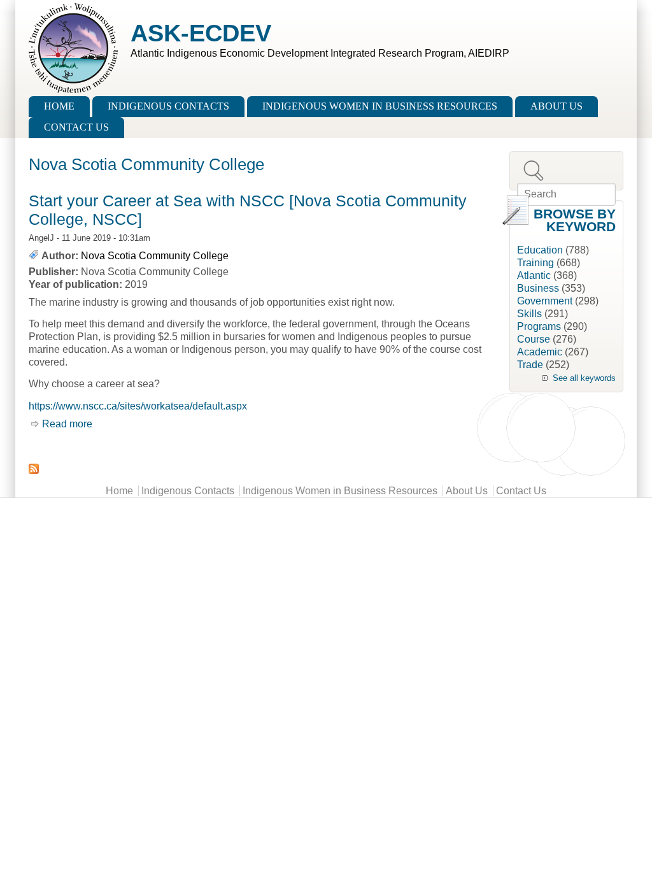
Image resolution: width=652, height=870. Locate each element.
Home (59, 106)
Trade (530, 364)
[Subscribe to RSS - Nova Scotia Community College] (263, 469)
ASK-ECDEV (201, 32)
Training (535, 262)
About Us (556, 106)
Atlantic (534, 275)
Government (544, 301)
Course (533, 339)
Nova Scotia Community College (155, 255)
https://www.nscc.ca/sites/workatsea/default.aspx (138, 406)
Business (538, 288)
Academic (539, 351)
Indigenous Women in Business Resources (379, 106)
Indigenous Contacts (168, 106)
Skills (529, 313)
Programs (539, 326)
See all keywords (584, 378)
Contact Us (76, 127)
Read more (67, 423)
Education (540, 250)
